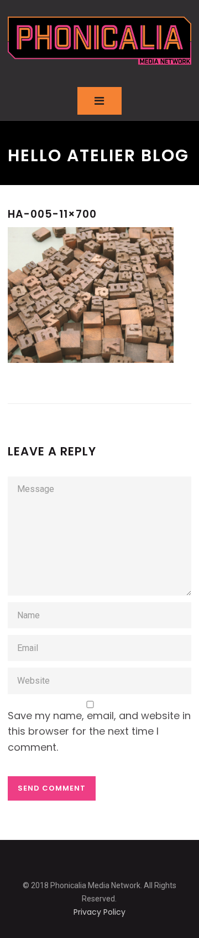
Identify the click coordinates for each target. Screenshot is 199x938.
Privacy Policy (99, 912)
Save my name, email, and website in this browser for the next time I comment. (99, 732)
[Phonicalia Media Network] (99, 41)
